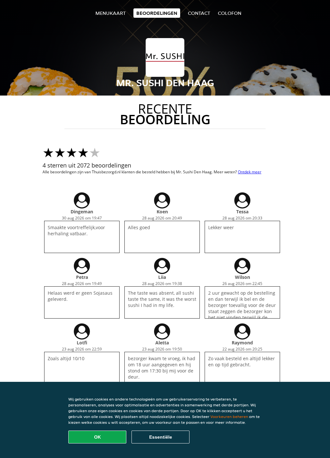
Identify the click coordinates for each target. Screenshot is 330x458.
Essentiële (160, 437)
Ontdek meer (249, 172)
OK (97, 437)
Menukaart (110, 13)
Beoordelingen (156, 13)
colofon (229, 13)
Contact (199, 13)
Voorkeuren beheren (229, 416)
